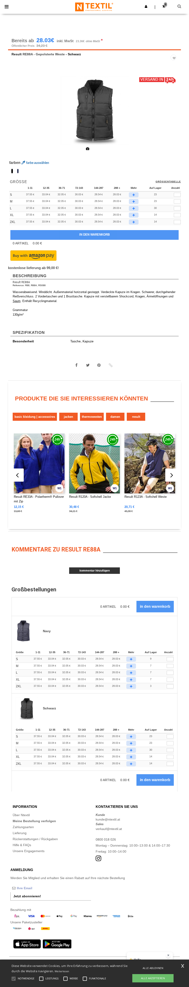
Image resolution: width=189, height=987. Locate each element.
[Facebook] (76, 365)
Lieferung (20, 833)
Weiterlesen (62, 971)
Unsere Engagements (28, 851)
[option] (94, 110)
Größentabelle (168, 182)
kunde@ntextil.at (108, 819)
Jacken (68, 416)
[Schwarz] (12, 171)
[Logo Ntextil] (94, 7)
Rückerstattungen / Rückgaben (35, 839)
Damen (115, 416)
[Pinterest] (99, 365)
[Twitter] (87, 365)
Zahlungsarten (23, 827)
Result (17, 54)
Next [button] (174, 114)
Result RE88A (21, 282)
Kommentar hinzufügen (95, 570)
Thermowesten (92, 416)
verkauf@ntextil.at (109, 829)
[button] (146, 6)
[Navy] (18, 171)
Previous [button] (18, 114)
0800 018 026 (106, 839)
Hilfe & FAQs (22, 845)
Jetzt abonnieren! (27, 896)
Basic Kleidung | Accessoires (35, 416)
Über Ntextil (21, 815)
